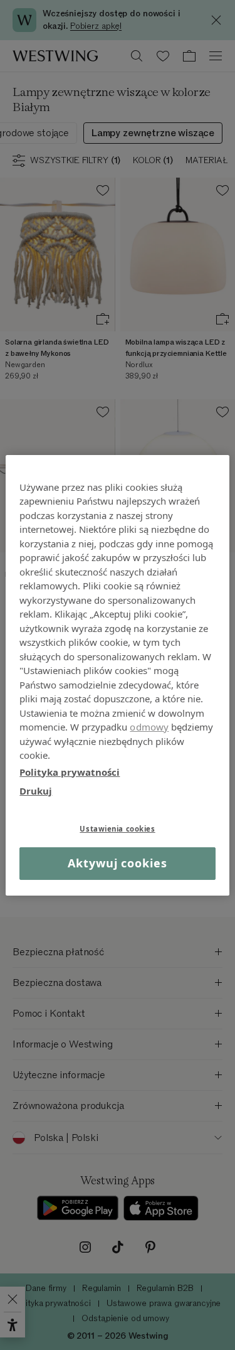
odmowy (149, 727)
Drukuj (35, 791)
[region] (117, 674)
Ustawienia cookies (117, 828)
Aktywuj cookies (117, 863)
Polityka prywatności (69, 771)
